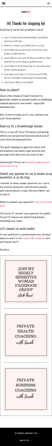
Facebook (39, 238)
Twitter (26, 238)
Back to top (24, 440)
